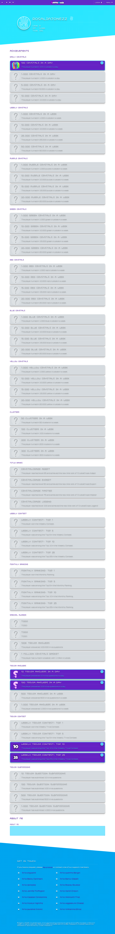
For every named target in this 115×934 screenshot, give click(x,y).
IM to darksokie (29, 885)
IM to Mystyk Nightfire (32, 903)
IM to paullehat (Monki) (32, 909)
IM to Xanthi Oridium (69, 891)
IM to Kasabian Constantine (34, 897)
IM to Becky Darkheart (32, 879)
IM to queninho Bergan (70, 873)
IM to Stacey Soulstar (70, 885)
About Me (14, 824)
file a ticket (48, 867)
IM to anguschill (29, 873)
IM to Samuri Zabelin (69, 879)
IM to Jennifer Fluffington (33, 891)
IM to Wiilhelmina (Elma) (70, 909)
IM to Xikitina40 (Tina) (70, 897)
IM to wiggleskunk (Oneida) (72, 903)
